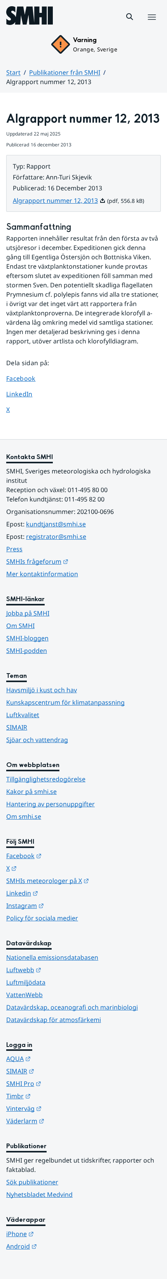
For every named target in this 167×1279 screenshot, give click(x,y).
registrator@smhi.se (56, 536)
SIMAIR (16, 727)
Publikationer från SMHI (64, 72)
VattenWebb (24, 994)
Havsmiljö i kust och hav (41, 690)
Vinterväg (62, 1108)
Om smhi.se (23, 816)
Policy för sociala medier (42, 918)
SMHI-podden (26, 650)
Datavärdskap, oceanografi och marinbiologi (72, 1007)
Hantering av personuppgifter (50, 804)
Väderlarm (63, 1120)
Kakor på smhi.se (31, 791)
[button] (129, 16)
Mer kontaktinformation (42, 574)
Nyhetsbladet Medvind (39, 1194)
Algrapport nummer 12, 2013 (59, 200)
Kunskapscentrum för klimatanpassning (65, 702)
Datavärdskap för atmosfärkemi (53, 1019)
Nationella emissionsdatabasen (52, 957)
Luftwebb (61, 969)
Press (14, 549)
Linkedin (60, 892)
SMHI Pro (61, 1083)
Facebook (26, 378)
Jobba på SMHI (27, 613)
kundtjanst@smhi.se (56, 524)
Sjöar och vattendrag (37, 739)
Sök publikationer (32, 1182)
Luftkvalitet (22, 715)
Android (59, 1246)
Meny (151, 25)
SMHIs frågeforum (75, 561)
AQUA (56, 1058)
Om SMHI (20, 625)
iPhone (58, 1233)
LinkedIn (26, 393)
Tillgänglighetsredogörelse (45, 779)
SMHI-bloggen (27, 638)
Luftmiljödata (25, 982)
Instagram (63, 905)
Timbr (56, 1095)
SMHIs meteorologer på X (83, 880)
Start (13, 72)
